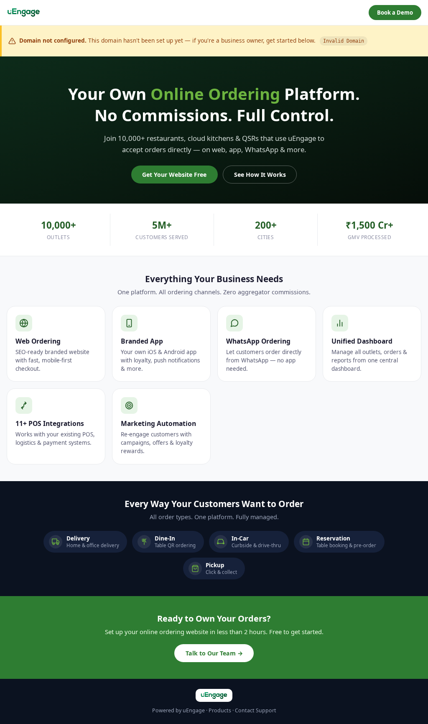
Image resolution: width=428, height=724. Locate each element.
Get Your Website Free (174, 174)
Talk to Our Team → (214, 653)
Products (220, 710)
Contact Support (255, 710)
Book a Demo (395, 12)
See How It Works (260, 174)
